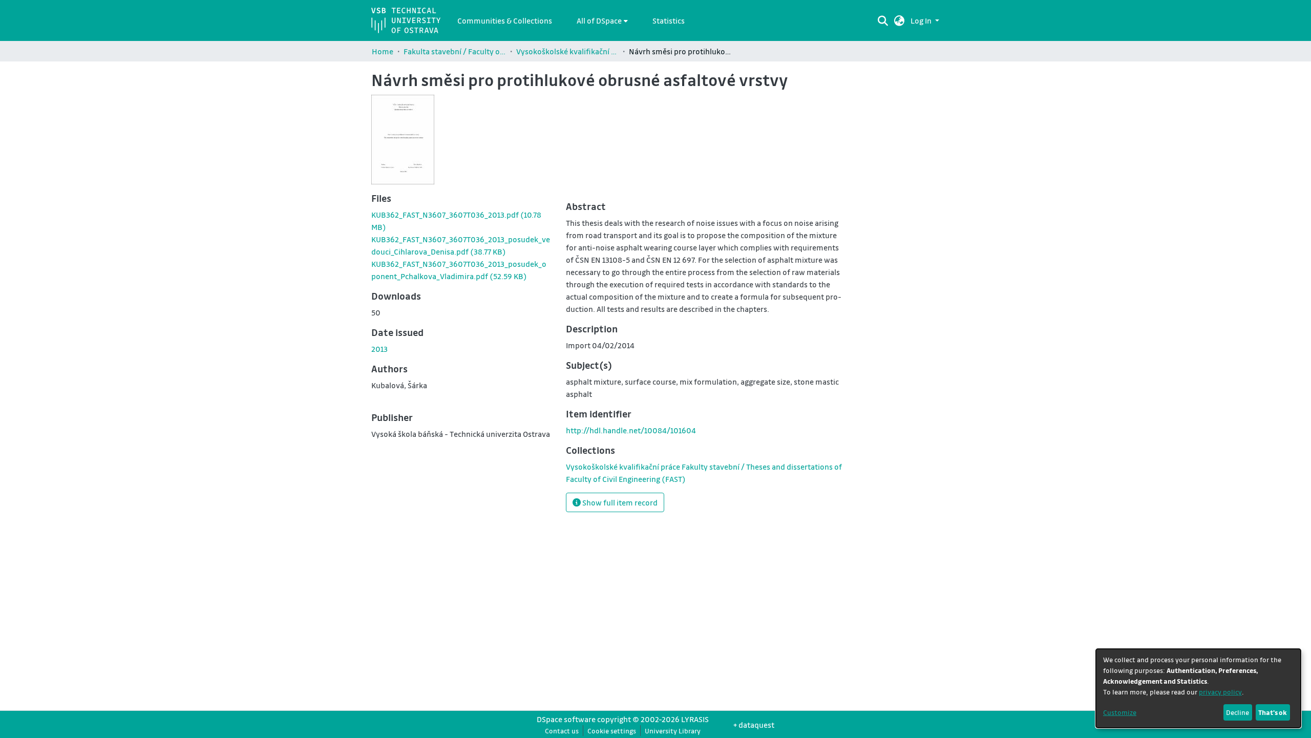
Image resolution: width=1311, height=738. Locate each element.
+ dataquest (753, 725)
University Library (673, 730)
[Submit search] (882, 20)
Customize (1119, 712)
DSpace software (566, 719)
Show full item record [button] (619, 502)
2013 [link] (379, 349)
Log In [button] (922, 20)
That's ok (1272, 712)
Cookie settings (611, 730)
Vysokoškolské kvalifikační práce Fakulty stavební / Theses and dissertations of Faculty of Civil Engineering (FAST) (567, 51)
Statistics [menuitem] (668, 20)
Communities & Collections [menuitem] (504, 20)
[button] (899, 20)
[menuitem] (602, 20)
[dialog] (1198, 688)
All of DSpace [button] (599, 20)
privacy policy (1220, 691)
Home (382, 51)
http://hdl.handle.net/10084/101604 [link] (631, 430)
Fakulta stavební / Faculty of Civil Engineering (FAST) (455, 51)
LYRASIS (695, 719)
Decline (1237, 712)
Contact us (562, 730)
